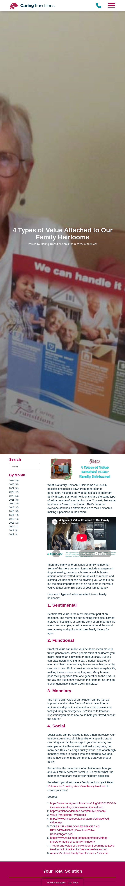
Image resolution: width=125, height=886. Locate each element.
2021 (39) (14, 499)
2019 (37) (14, 507)
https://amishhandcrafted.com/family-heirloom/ (78, 811)
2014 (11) (13, 526)
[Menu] (111, 5)
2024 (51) (14, 488)
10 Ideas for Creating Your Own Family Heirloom (76, 786)
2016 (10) (14, 519)
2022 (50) (14, 496)
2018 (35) (14, 511)
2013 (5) (13, 530)
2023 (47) (14, 492)
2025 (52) (14, 484)
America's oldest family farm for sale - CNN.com (79, 853)
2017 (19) (14, 515)
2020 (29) (14, 503)
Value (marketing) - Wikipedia (68, 814)
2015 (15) (14, 522)
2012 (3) (13, 534)
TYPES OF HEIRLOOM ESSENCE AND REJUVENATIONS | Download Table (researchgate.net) (74, 830)
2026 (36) (14, 480)
